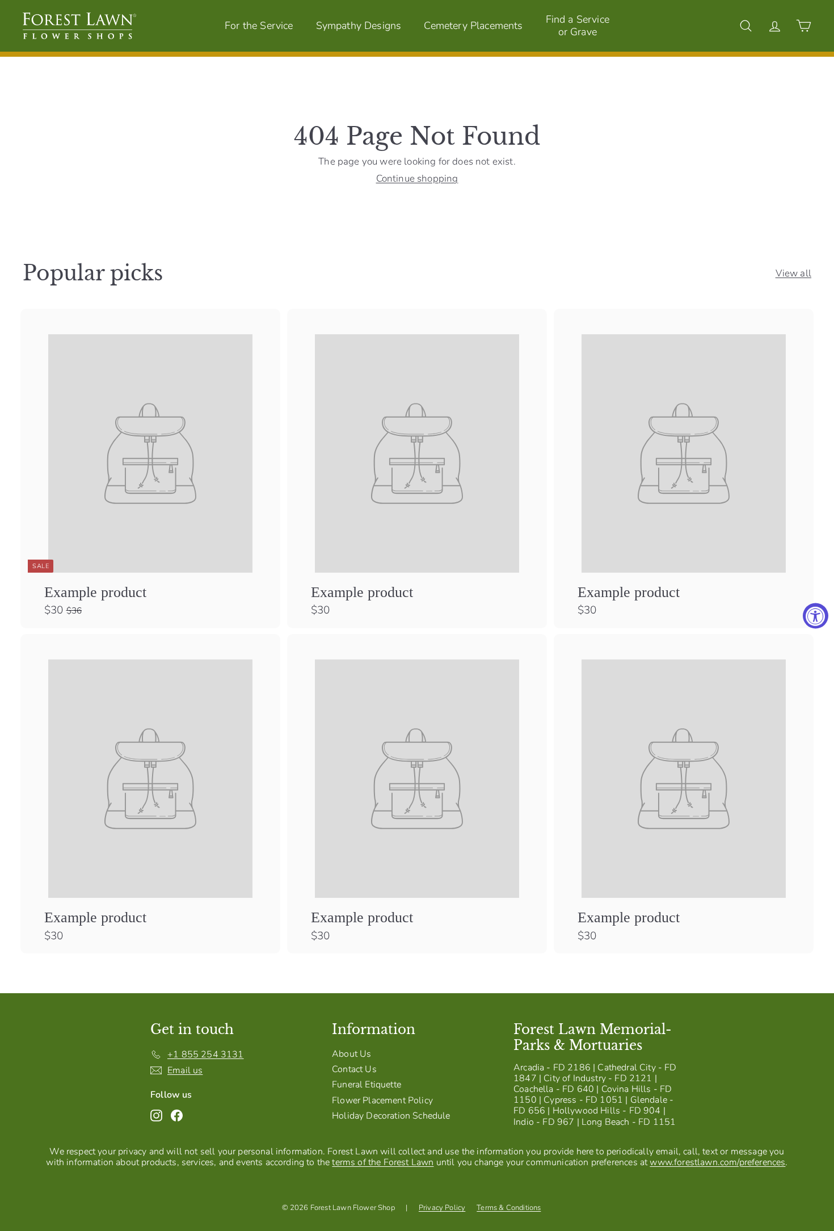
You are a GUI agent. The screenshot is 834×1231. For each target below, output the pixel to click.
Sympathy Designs (359, 25)
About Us (351, 1054)
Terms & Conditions (509, 1208)
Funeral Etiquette (366, 1084)
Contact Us (354, 1069)
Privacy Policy (442, 1208)
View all (793, 273)
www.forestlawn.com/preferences (717, 1162)
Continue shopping (417, 178)
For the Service (259, 25)
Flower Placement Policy (382, 1100)
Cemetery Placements (473, 25)
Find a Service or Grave (577, 25)
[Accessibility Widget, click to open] (815, 615)
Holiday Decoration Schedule (391, 1116)
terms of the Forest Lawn (382, 1162)
